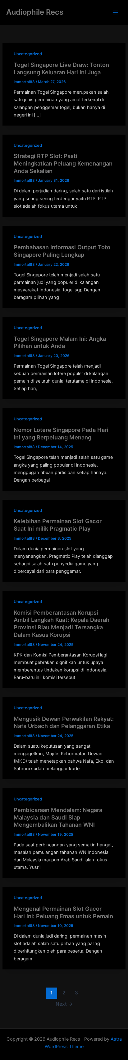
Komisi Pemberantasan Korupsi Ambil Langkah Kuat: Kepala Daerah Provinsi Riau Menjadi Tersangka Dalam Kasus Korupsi (61, 623)
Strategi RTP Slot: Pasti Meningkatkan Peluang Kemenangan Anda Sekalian (63, 163)
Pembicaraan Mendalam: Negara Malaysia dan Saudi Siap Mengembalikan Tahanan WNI (58, 817)
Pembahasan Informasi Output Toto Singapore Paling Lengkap (62, 251)
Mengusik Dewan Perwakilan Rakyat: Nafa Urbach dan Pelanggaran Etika (64, 722)
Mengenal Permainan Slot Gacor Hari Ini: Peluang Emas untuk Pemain (63, 912)
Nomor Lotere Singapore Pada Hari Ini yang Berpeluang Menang (61, 433)
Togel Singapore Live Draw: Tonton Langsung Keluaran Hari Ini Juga (61, 68)
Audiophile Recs (34, 12)
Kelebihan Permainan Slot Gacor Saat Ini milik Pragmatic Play (58, 525)
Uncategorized (28, 54)
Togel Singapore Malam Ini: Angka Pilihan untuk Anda (60, 342)
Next (64, 1004)
